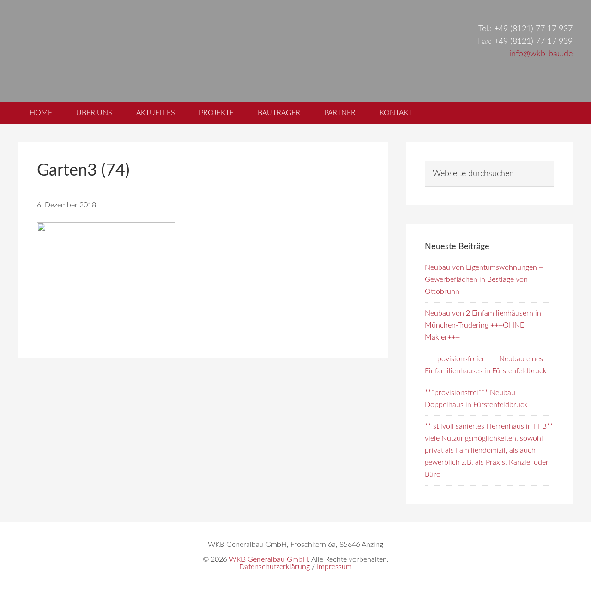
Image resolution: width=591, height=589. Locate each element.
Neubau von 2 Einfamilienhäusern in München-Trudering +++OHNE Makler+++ (483, 325)
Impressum (334, 567)
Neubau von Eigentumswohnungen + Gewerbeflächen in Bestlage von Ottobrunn (484, 279)
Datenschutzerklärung (274, 567)
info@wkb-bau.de (541, 54)
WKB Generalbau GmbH (174, 51)
